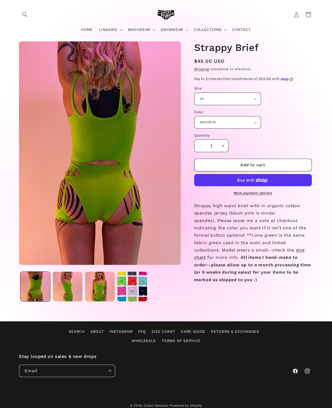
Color (199, 112)
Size (198, 89)
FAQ (142, 331)
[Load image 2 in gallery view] (67, 286)
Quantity (202, 136)
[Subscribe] (109, 370)
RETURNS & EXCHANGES (235, 331)
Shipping (201, 69)
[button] (25, 14)
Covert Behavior (156, 405)
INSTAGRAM (120, 331)
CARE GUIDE (193, 331)
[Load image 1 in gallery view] (35, 286)
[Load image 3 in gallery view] (100, 286)
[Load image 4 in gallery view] (132, 286)
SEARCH (77, 331)
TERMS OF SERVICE (181, 341)
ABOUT (97, 331)
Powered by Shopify (186, 405)
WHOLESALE (143, 341)
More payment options (253, 193)
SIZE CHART (163, 331)
